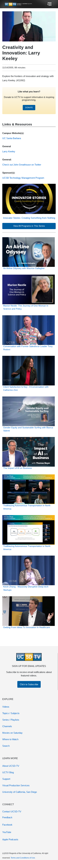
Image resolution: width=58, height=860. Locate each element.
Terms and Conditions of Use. (23, 858)
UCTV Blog (8, 772)
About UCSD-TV (10, 766)
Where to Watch (10, 739)
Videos (5, 706)
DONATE (29, 107)
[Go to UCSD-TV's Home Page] (18, 4)
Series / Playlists (10, 719)
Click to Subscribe (29, 684)
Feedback (7, 817)
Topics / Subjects (10, 713)
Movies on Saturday (12, 732)
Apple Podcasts (10, 839)
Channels (7, 726)
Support (6, 779)
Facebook (7, 824)
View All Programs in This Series (29, 226)
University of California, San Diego (19, 792)
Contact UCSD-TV (11, 811)
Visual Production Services (16, 785)
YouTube (6, 832)
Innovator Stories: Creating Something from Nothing (29, 218)
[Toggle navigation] (49, 4)
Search (6, 746)
